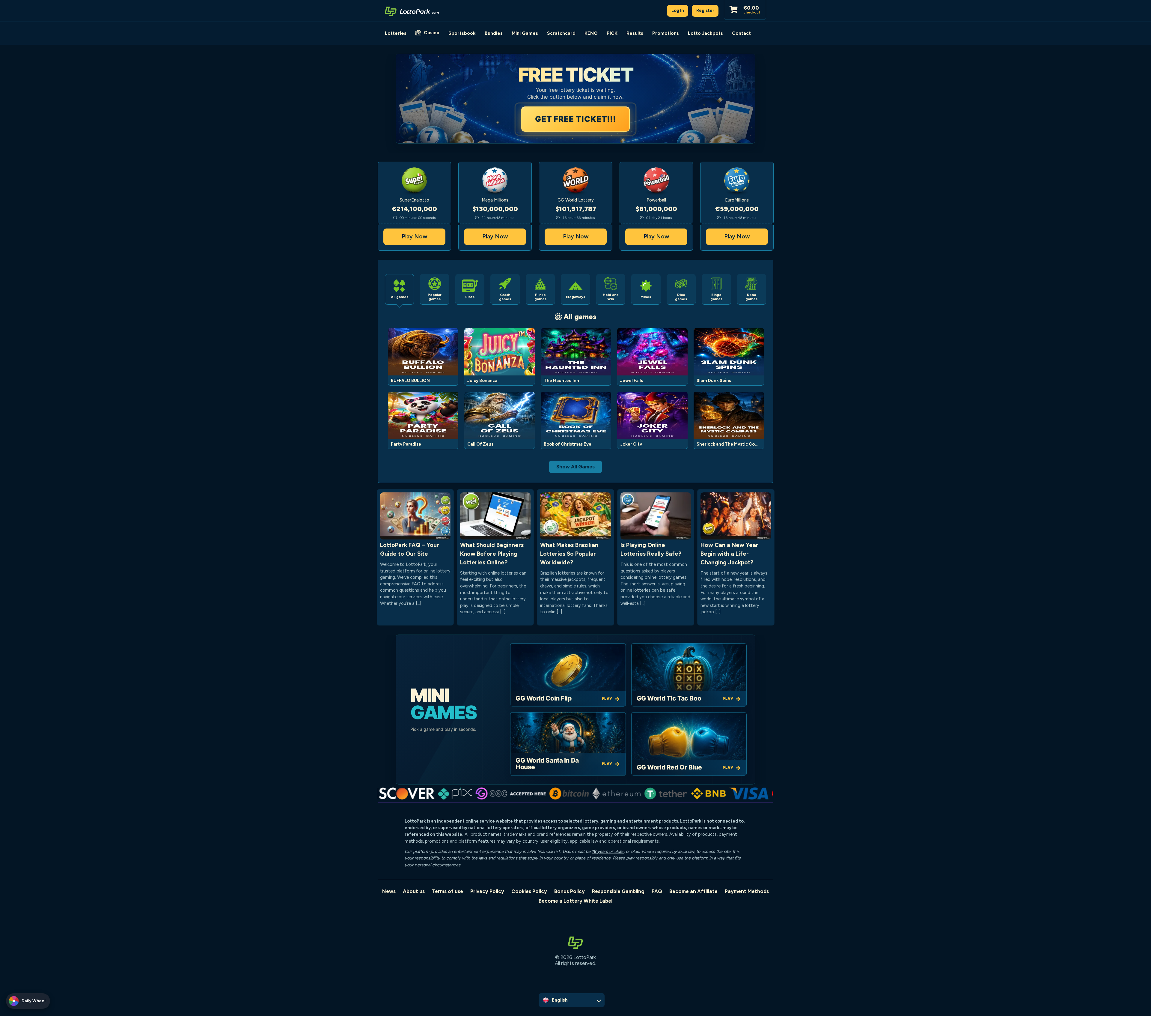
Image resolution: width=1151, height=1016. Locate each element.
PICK (612, 33)
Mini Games (525, 33)
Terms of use (447, 891)
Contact (741, 33)
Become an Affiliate (693, 891)
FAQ (657, 891)
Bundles (494, 33)
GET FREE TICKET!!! (575, 119)
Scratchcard (561, 33)
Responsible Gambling (618, 891)
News (389, 891)
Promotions (665, 33)
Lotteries (395, 33)
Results (634, 33)
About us (414, 891)
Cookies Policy (529, 891)
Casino (431, 32)
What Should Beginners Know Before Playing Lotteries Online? (492, 554)
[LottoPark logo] (412, 10)
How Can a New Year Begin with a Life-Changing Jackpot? (729, 554)
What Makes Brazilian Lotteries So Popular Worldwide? (569, 554)
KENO (591, 33)
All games (580, 316)
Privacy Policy (487, 891)
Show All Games (575, 467)
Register (705, 10)
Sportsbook (462, 33)
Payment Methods (747, 891)
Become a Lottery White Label (575, 901)
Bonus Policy (569, 891)
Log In (677, 10)
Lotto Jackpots (705, 33)
